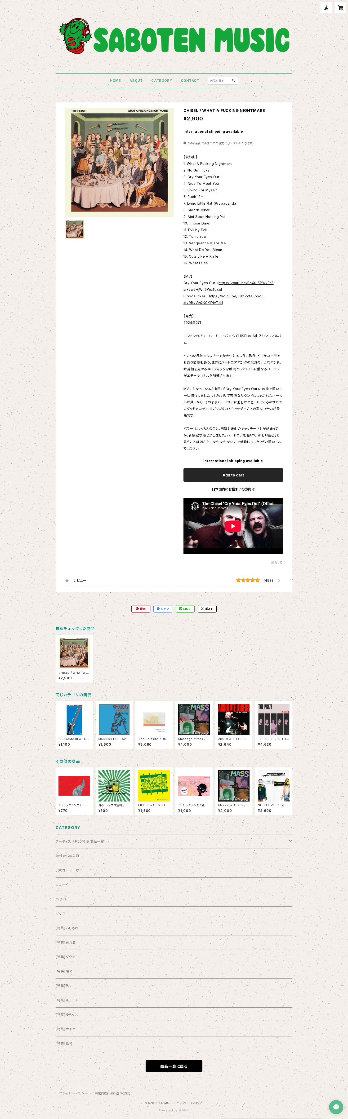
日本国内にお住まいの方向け (233, 489)
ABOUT (136, 81)
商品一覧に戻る (174, 1066)
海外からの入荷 (68, 856)
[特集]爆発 (64, 971)
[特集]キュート (67, 1000)
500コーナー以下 (69, 870)
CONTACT (190, 81)
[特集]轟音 (64, 1043)
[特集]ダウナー (67, 957)
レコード (62, 885)
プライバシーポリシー (73, 1093)
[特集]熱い (64, 986)
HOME (115, 81)
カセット (62, 899)
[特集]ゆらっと (67, 1015)
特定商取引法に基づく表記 (112, 1093)
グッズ (60, 914)
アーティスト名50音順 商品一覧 (80, 841)
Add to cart (233, 475)
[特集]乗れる (66, 942)
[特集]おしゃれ (67, 928)
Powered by (169, 1110)
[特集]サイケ (65, 1029)
